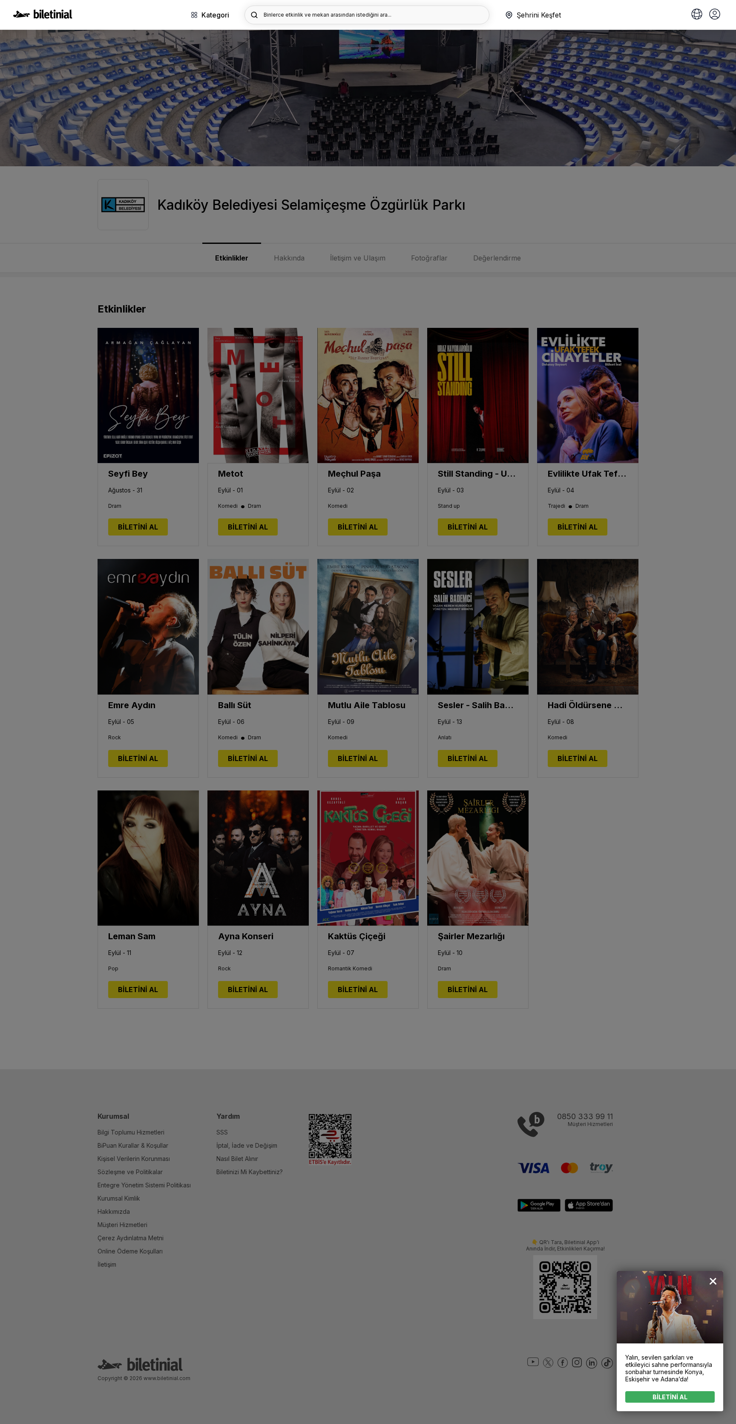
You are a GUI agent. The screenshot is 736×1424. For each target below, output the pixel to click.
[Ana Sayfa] (42, 16)
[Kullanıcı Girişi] (714, 15)
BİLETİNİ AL (670, 1397)
